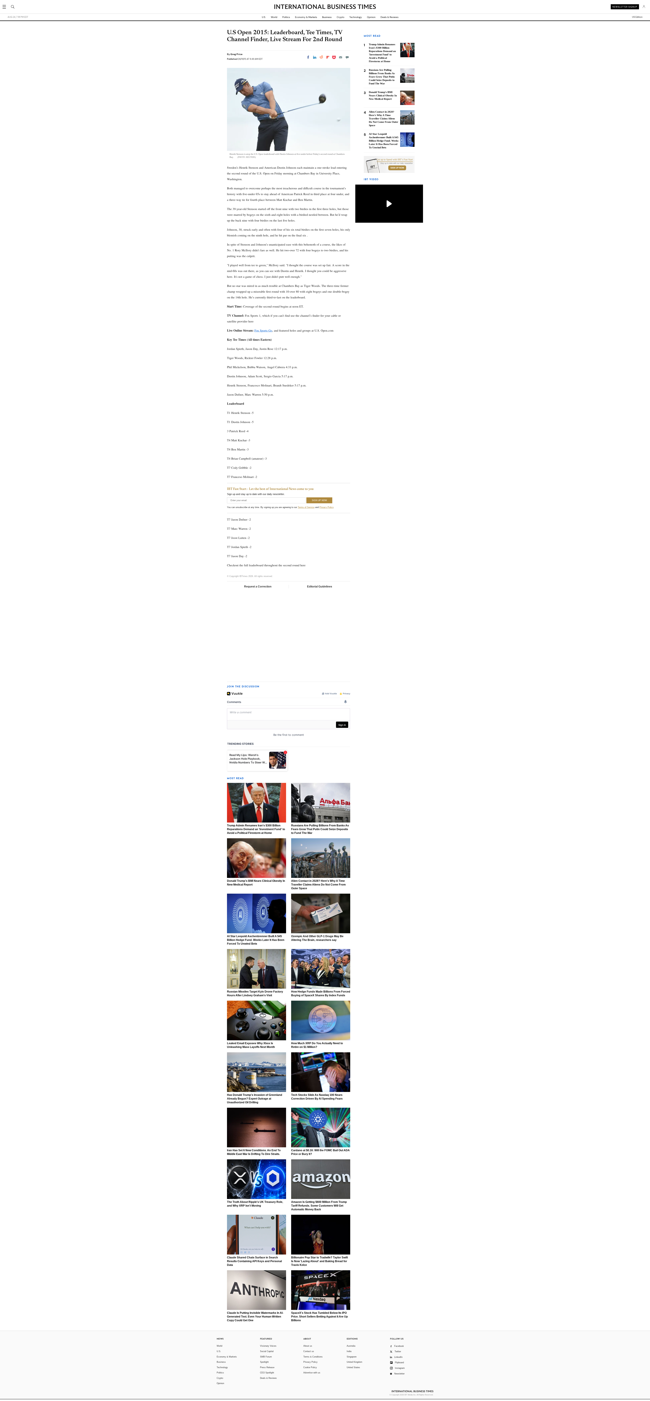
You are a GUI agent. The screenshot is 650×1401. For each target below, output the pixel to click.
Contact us (308, 1351)
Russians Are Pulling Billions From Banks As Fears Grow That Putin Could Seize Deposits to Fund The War (320, 829)
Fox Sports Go (263, 330)
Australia (351, 1346)
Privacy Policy (326, 507)
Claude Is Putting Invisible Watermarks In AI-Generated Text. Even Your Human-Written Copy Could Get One (255, 1316)
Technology (355, 17)
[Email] (341, 57)
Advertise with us (311, 1372)
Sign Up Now (397, 168)
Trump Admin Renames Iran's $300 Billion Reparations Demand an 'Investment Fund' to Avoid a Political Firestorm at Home (256, 829)
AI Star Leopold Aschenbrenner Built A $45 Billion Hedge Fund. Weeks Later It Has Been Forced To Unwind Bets (255, 940)
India (349, 1351)
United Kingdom (354, 1362)
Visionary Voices (268, 1346)
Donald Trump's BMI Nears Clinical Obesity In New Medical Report (383, 95)
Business (327, 17)
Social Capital (267, 1351)
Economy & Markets (306, 17)
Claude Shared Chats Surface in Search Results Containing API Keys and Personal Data (254, 1261)
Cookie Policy (310, 1367)
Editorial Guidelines (319, 586)
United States (353, 1367)
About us (307, 1346)
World (274, 17)
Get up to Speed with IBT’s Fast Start (395, 160)
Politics (286, 17)
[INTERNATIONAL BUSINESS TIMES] (325, 7)
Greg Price (236, 54)
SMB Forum (266, 1356)
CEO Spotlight (267, 1372)
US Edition (637, 17)
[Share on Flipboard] (328, 57)
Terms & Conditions (313, 1356)
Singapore (351, 1356)
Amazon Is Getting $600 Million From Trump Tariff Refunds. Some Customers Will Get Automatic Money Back (319, 1205)
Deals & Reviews (389, 17)
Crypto (340, 17)
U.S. (264, 17)
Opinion (371, 17)
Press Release (267, 1367)
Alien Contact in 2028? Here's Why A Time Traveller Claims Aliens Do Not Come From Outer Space (318, 884)
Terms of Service (306, 507)
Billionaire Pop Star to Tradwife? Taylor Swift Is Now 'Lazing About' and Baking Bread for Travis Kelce (319, 1261)
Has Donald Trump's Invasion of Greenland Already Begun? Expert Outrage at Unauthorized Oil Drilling (254, 1098)
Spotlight (264, 1362)
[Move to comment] (347, 57)
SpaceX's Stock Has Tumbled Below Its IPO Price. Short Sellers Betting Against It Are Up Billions (319, 1316)
